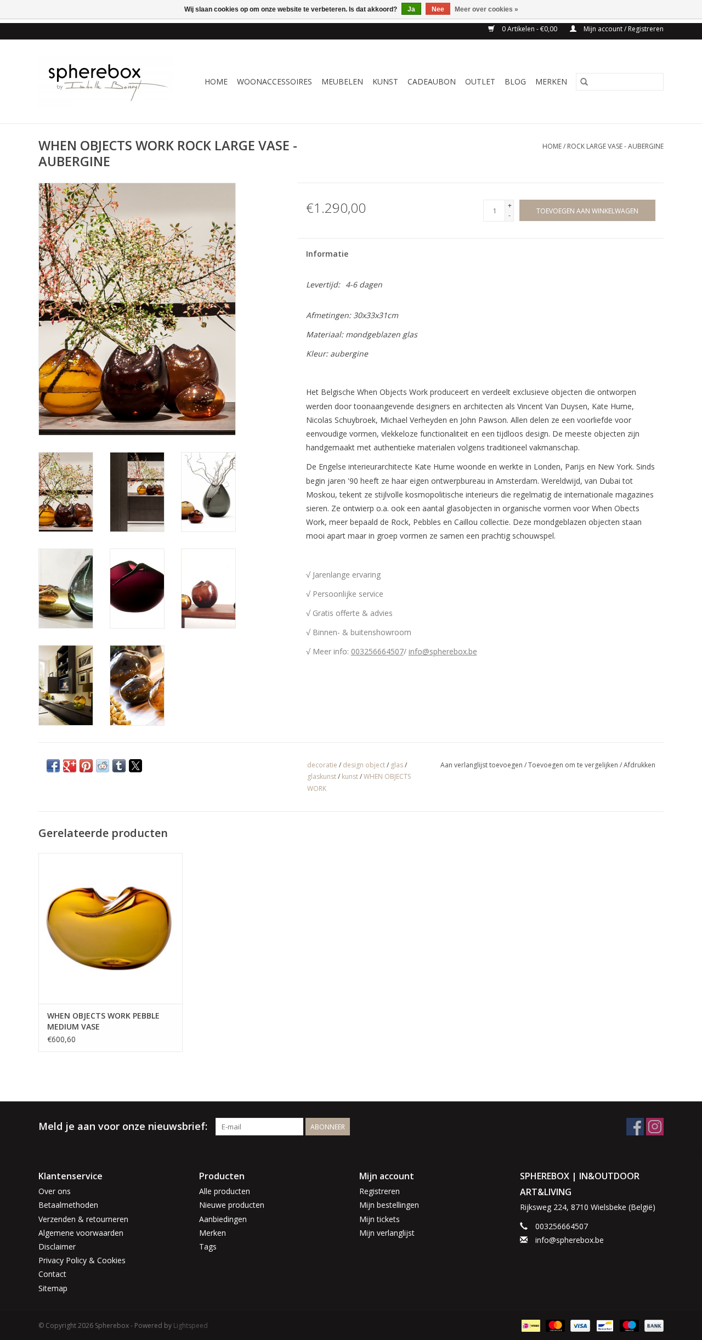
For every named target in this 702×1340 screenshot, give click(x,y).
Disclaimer (57, 1246)
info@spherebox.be (443, 651)
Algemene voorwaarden (80, 1233)
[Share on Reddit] (102, 765)
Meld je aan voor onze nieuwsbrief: (122, 1126)
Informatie (327, 253)
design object (364, 765)
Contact (52, 1274)
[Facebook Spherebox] (635, 1126)
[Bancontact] (604, 1325)
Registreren (379, 1191)
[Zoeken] (584, 82)
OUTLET (480, 81)
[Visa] (579, 1325)
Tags (208, 1246)
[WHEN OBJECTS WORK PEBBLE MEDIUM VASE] (110, 928)
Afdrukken (639, 765)
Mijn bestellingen (389, 1205)
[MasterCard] (554, 1325)
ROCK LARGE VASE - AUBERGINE (615, 146)
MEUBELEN (342, 81)
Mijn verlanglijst (387, 1233)
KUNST (385, 81)
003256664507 (377, 651)
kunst (350, 776)
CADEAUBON (431, 81)
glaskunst (321, 776)
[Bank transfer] (652, 1325)
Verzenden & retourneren (83, 1219)
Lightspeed (190, 1325)
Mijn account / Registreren (623, 28)
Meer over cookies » (486, 9)
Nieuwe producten (231, 1205)
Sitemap (52, 1288)
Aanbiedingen (223, 1219)
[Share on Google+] (69, 765)
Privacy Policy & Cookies (82, 1260)
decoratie (322, 765)
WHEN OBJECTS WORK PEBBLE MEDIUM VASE (103, 1021)
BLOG (515, 81)
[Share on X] (135, 765)
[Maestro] (628, 1325)
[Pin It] (86, 765)
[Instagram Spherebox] (655, 1126)
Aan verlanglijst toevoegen (482, 765)
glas (396, 765)
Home (216, 81)
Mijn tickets (379, 1219)
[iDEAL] (530, 1325)
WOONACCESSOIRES (274, 81)
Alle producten (224, 1191)
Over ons (54, 1191)
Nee (438, 9)
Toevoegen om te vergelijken (574, 765)
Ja (411, 9)
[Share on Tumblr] (119, 765)
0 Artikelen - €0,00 (529, 28)
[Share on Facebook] (53, 765)
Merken (551, 81)
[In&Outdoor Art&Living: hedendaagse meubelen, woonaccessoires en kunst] (108, 81)
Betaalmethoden (68, 1205)
